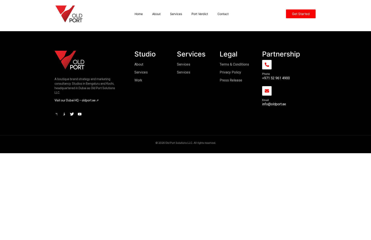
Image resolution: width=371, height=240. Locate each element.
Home (139, 14)
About (156, 14)
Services (176, 14)
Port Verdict (200, 14)
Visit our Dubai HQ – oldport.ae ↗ (77, 100)
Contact (223, 14)
